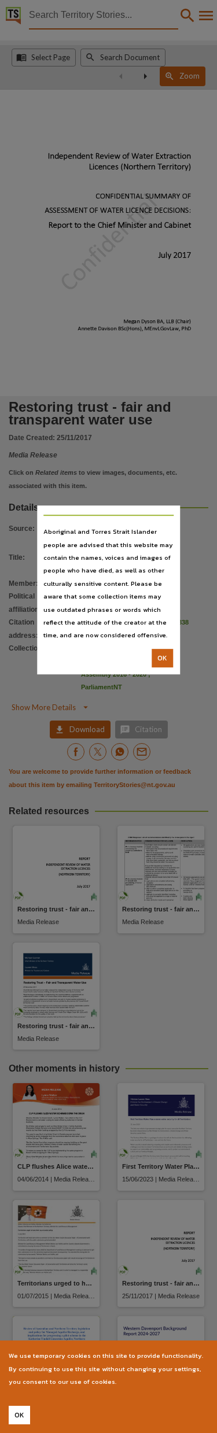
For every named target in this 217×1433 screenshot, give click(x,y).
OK (162, 658)
